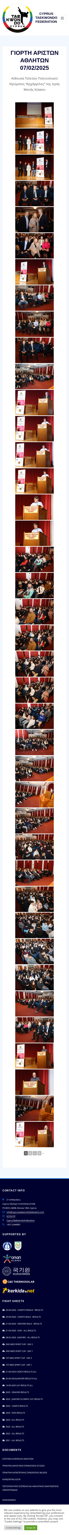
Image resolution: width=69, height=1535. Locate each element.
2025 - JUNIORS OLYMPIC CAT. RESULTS (24, 1399)
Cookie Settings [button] (13, 1527)
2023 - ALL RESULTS (14, 1426)
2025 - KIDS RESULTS (15, 1412)
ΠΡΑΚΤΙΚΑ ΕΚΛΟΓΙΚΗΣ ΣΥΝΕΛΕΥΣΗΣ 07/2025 (23, 1465)
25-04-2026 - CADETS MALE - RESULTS (23, 1316)
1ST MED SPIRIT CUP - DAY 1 (18, 1364)
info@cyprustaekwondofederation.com (25, 1212)
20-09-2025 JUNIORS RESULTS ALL (21, 1378)
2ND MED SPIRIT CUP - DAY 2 (19, 1344)
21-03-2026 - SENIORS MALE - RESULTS (23, 1323)
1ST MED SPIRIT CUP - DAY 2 (18, 1357)
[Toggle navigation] (62, 18)
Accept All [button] (30, 1527)
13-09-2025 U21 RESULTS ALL (19, 1385)
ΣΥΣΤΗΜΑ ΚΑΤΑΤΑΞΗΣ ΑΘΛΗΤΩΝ (17, 1458)
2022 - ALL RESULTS (14, 1433)
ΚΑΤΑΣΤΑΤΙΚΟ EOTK (11, 1479)
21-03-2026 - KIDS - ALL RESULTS (20, 1330)
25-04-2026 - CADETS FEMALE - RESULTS (24, 1310)
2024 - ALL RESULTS (14, 1419)
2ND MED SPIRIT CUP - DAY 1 (19, 1351)
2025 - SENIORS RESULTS (17, 1392)
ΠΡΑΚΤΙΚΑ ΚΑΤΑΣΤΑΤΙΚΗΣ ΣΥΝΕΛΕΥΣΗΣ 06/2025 (24, 1472)
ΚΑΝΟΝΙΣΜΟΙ (9, 1500)
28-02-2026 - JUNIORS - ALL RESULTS (22, 1337)
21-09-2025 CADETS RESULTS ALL (21, 1371)
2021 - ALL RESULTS (14, 1440)
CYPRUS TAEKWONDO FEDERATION (46, 17)
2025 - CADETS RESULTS (16, 1405)
